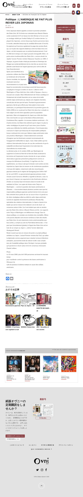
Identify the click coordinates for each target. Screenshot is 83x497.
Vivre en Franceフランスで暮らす (62, 6)
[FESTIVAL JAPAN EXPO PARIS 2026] (48, 381)
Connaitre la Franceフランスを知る (45, 6)
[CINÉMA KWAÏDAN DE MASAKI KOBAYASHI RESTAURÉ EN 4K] (12, 381)
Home (8, 14)
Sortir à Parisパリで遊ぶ (28, 6)
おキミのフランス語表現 (65, 166)
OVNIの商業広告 (47, 445)
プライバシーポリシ (66, 445)
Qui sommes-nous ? (41, 449)
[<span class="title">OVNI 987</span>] (65, 51)
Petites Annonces (65, 76)
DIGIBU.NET (22, 350)
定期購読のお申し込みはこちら (15, 436)
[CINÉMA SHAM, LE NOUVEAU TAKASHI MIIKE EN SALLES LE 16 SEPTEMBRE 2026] (30, 381)
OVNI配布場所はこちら (13, 439)
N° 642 (8, 25)
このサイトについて (17, 445)
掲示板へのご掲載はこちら (66, 99)
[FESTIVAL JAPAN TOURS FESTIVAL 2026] (66, 381)
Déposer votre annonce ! (66, 97)
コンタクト (33, 445)
